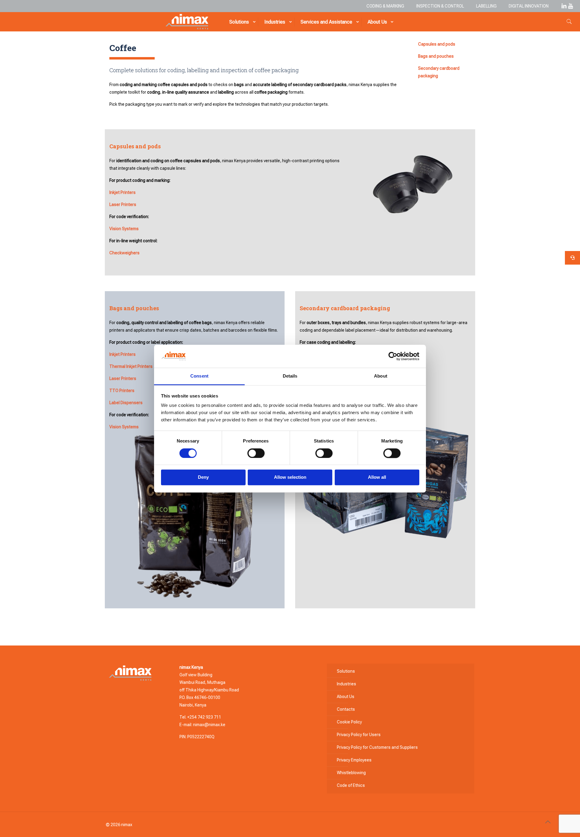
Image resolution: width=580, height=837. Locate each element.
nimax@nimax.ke (209, 724)
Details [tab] (290, 376)
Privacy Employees (354, 760)
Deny (203, 477)
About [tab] (380, 376)
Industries (346, 683)
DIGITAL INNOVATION (529, 6)
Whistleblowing (351, 772)
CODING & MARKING (385, 6)
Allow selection (290, 477)
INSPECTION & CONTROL (440, 6)
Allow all (377, 477)
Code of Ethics (351, 785)
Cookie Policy (349, 721)
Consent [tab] (199, 376)
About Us (345, 696)
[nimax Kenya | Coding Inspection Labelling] (186, 21)
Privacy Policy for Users (359, 734)
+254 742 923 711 (204, 717)
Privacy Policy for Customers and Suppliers (377, 747)
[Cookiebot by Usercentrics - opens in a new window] (392, 356)
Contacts (346, 709)
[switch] (256, 453)
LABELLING (486, 6)
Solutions (346, 671)
